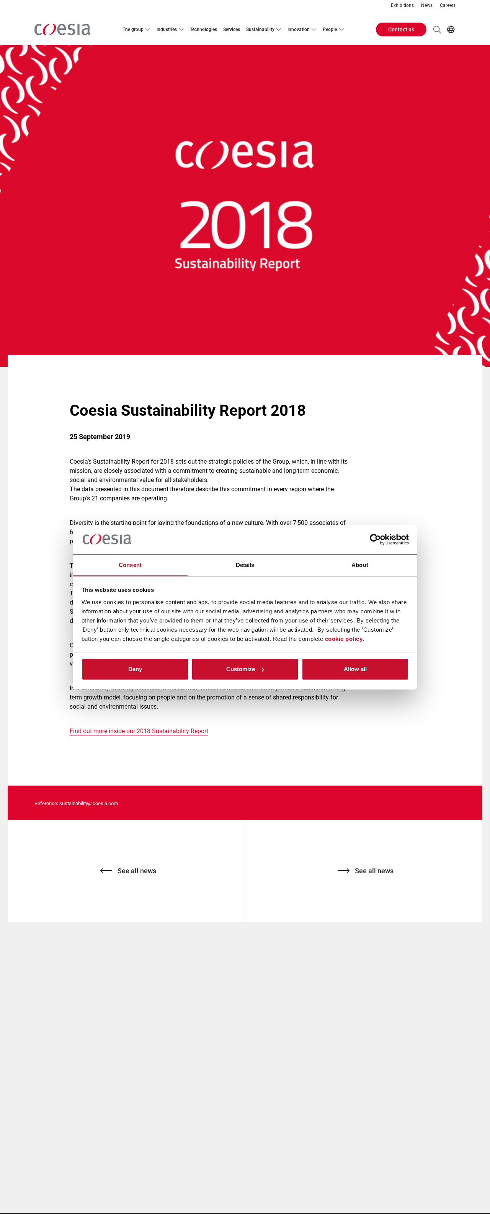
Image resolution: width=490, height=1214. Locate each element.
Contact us (401, 29)
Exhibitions (402, 5)
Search (437, 29)
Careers (448, 5)
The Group (133, 29)
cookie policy (344, 638)
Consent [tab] (130, 564)
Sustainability (260, 29)
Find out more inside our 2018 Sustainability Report (139, 731)
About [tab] (359, 564)
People (330, 29)
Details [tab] (245, 564)
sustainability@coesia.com (88, 803)
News (427, 5)
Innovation (298, 29)
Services (231, 29)
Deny (135, 669)
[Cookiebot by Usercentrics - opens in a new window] (375, 539)
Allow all (355, 669)
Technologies (203, 29)
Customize (240, 669)
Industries (167, 29)
